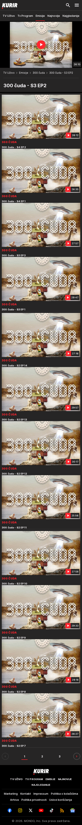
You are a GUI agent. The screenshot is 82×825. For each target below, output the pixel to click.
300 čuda (39, 72)
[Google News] (72, 810)
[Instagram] (20, 810)
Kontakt (25, 793)
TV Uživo (9, 72)
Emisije (23, 72)
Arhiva (14, 799)
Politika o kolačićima (64, 793)
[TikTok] (51, 810)
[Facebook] (9, 810)
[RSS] (62, 810)
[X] (30, 810)
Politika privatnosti (34, 799)
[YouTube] (41, 810)
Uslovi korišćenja (60, 799)
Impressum (40, 793)
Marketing (11, 793)
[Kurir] (8, 5)
